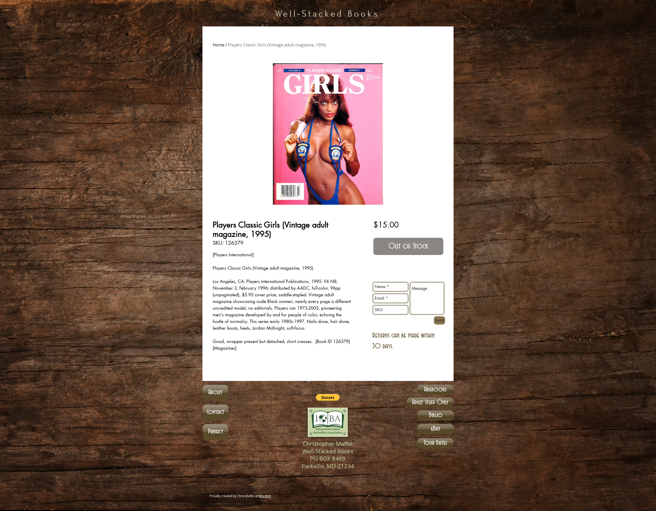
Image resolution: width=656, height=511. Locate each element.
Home (218, 45)
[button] (328, 397)
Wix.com (265, 496)
